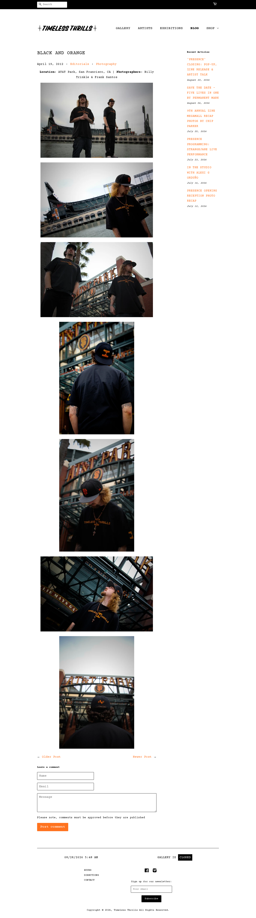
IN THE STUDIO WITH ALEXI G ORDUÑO (199, 172)
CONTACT (89, 880)
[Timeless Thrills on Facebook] (146, 871)
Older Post (51, 757)
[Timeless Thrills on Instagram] (155, 871)
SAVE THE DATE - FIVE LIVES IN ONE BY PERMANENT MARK (203, 93)
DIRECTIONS (91, 875)
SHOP (211, 28)
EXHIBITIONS (171, 28)
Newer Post (142, 757)
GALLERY (123, 28)
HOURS (87, 870)
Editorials (79, 64)
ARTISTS (145, 28)
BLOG (194, 28)
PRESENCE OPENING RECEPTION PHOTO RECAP (202, 196)
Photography (106, 64)
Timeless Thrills (126, 910)
